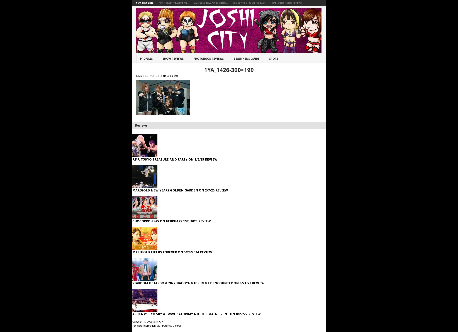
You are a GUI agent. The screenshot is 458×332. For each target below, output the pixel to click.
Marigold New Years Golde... (210, 3)
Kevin (139, 76)
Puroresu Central (171, 325)
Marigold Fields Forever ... (288, 3)
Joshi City (158, 321)
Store (273, 58)
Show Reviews (173, 58)
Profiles (146, 58)
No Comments (170, 76)
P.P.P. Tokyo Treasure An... (174, 3)
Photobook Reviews (209, 58)
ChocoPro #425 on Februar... (250, 3)
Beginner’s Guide (246, 58)
